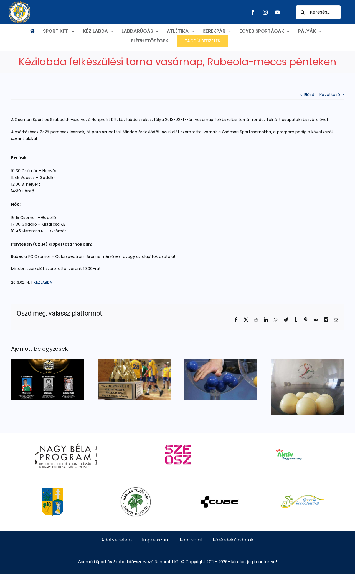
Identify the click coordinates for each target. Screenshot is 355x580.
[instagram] (265, 12)
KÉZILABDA (43, 282)
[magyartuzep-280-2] (136, 488)
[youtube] (277, 12)
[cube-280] (219, 488)
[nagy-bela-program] (66, 441)
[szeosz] (177, 441)
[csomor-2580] (53, 488)
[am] (289, 441)
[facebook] (253, 12)
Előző (309, 94)
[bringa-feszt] (302, 488)
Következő (330, 94)
